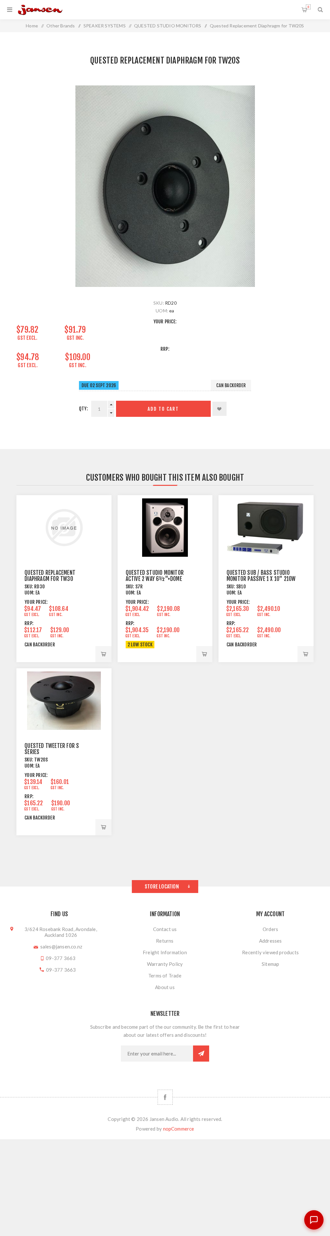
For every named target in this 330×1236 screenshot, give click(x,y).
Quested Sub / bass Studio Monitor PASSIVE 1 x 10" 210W (261, 575)
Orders (270, 929)
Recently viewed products (270, 952)
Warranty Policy (165, 964)
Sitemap (270, 964)
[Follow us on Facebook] (165, 1097)
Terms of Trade (164, 975)
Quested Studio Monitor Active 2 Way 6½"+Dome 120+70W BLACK (155, 578)
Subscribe (201, 1053)
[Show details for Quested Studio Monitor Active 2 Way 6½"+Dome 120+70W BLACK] (165, 527)
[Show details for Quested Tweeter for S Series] (64, 701)
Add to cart (163, 409)
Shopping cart (308, 7)
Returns (164, 941)
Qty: (83, 409)
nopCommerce (178, 1129)
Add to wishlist (219, 409)
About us (165, 987)
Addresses (270, 941)
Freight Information (165, 952)
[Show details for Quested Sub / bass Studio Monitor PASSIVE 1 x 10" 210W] (266, 527)
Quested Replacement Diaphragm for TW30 (49, 575)
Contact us (165, 929)
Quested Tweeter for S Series (51, 748)
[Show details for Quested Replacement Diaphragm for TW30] (64, 527)
